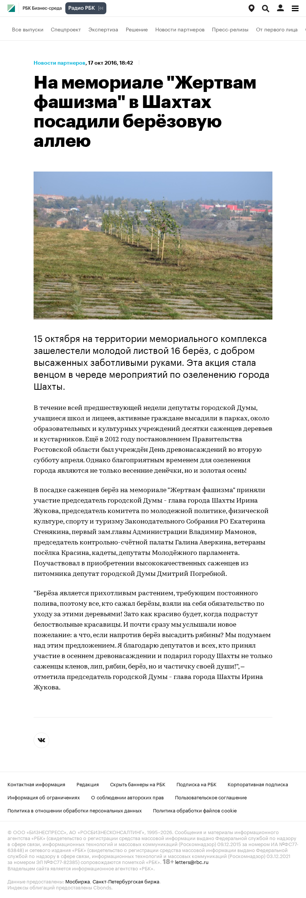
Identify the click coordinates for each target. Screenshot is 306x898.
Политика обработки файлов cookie (195, 810)
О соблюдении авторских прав (127, 796)
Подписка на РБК (196, 783)
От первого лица (277, 29)
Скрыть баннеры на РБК (137, 783)
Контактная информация (36, 783)
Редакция (87, 783)
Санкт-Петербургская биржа (126, 881)
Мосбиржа (77, 881)
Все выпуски (27, 29)
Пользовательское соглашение (211, 796)
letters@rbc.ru (192, 861)
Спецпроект (66, 29)
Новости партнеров (179, 29)
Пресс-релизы (230, 29)
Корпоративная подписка (258, 783)
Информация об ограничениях (43, 796)
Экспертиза (103, 29)
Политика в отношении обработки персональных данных (74, 810)
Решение (137, 29)
